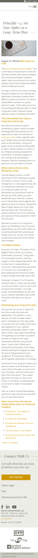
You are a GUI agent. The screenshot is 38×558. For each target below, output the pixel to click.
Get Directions (6, 519)
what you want (8, 137)
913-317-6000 (14, 522)
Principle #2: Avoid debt (16, 418)
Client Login (31, 1)
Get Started (16, 477)
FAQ (3, 491)
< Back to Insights (9, 442)
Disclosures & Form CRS (14, 497)
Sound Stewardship (9, 6)
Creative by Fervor (9, 556)
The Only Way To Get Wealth (18, 430)
